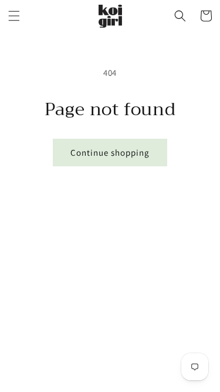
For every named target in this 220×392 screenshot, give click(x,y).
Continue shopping (110, 152)
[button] (14, 16)
